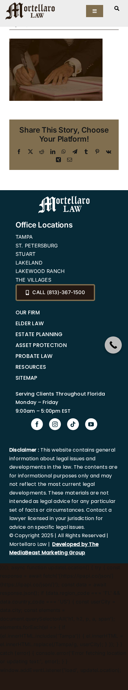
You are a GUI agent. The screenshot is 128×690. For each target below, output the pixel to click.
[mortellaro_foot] (64, 197)
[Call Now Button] (113, 345)
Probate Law (34, 356)
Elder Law (30, 323)
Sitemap (27, 378)
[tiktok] (73, 424)
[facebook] (37, 424)
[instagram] (55, 424)
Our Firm (28, 312)
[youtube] (91, 424)
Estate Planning (39, 334)
